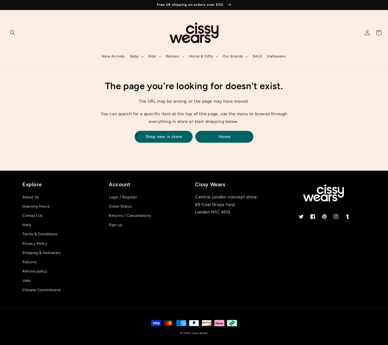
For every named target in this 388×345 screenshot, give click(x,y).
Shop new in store (163, 136)
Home (224, 136)
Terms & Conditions (40, 234)
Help (26, 225)
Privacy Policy (35, 243)
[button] (12, 33)
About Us (30, 197)
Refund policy (35, 271)
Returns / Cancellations (130, 215)
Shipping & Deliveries (41, 253)
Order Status (120, 206)
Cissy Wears (200, 333)
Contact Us (32, 215)
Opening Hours (36, 206)
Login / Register (123, 197)
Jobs (26, 280)
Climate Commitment (41, 290)
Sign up (115, 225)
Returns (29, 262)
